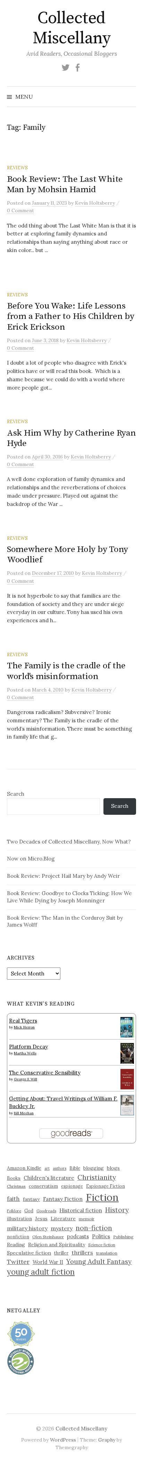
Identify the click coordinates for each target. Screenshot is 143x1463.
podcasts (78, 1236)
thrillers (82, 1252)
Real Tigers (23, 1020)
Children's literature (49, 1178)
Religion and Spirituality (56, 1244)
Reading (16, 1244)
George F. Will (25, 1079)
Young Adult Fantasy (99, 1261)
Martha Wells (25, 1053)
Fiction (102, 1197)
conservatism (43, 1186)
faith (13, 1199)
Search (15, 794)
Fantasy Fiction (63, 1198)
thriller (61, 1253)
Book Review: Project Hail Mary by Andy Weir (63, 876)
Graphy (106, 1440)
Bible (74, 1168)
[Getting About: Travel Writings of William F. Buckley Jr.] (127, 1104)
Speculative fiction (29, 1253)
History (117, 1210)
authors (59, 1168)
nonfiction (18, 1236)
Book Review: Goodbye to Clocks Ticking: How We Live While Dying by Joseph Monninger (69, 897)
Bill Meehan (24, 1113)
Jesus (41, 1218)
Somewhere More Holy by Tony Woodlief (67, 554)
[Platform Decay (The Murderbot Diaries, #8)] (127, 1053)
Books (13, 1178)
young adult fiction (41, 1272)
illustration (19, 1218)
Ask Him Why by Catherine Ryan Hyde (71, 438)
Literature (63, 1218)
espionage (72, 1186)
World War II (48, 1262)
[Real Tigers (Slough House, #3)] (127, 1026)
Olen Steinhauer (48, 1236)
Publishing (123, 1236)
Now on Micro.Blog (30, 858)
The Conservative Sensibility (45, 1072)
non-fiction (94, 1227)
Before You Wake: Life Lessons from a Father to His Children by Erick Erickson (70, 316)
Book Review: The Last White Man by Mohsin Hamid (65, 184)
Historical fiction (80, 1210)
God (28, 1211)
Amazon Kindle (24, 1168)
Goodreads (46, 1210)
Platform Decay (28, 1046)
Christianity (96, 1177)
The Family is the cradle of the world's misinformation (66, 670)
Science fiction (101, 1244)
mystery (62, 1228)
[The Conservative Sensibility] (127, 1078)
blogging (93, 1168)
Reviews (17, 167)
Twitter (18, 1262)
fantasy (31, 1199)
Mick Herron (24, 1027)
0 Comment (20, 210)
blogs (113, 1168)
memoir (86, 1218)
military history (27, 1228)
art (47, 1168)
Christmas (16, 1186)
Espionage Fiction (105, 1186)
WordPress (63, 1440)
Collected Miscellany (71, 28)
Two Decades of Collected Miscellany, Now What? (69, 841)
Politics (101, 1236)
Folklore (14, 1210)
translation (106, 1253)
